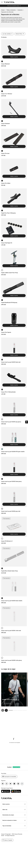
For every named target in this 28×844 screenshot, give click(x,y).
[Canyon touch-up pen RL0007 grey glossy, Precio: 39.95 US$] (14, 407)
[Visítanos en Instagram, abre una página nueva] (6, 783)
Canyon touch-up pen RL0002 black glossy (11, 481)
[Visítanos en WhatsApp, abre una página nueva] (22, 783)
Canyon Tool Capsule (6, 332)
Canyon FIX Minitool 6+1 (7, 541)
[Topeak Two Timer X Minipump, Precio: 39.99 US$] (14, 198)
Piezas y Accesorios (11, 10)
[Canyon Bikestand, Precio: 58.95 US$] (14, 49)
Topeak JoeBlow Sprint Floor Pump (9, 272)
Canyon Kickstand (5, 123)
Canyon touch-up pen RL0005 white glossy (11, 660)
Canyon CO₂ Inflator (5, 183)
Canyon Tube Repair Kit (6, 243)
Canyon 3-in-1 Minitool (6, 93)
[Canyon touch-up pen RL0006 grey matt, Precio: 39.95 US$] (14, 497)
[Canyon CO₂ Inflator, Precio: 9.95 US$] (14, 169)
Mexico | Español (8, 840)
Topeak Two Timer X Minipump (8, 213)
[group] (14, 692)
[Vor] (6, 710)
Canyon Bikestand (5, 64)
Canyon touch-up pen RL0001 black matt (10, 362)
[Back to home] (9, 2)
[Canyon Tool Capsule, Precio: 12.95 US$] (14, 318)
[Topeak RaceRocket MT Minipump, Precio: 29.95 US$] (14, 288)
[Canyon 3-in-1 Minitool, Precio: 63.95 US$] (14, 79)
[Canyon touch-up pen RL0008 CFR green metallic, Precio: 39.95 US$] (14, 437)
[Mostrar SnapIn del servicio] (26, 422)
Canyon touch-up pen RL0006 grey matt (10, 511)
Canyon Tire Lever (5, 153)
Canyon (3, 10)
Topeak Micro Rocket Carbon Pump (9, 571)
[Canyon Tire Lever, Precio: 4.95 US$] (14, 139)
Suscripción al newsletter (10, 776)
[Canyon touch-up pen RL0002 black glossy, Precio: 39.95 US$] (14, 467)
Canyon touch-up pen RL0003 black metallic (11, 600)
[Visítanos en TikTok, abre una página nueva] (18, 783)
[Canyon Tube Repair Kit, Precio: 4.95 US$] (14, 228)
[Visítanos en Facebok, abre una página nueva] (2, 783)
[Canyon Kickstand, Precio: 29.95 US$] (14, 109)
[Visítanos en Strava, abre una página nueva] (14, 783)
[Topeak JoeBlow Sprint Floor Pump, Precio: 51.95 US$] (14, 258)
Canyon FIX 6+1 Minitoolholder (8, 392)
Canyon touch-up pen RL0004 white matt (11, 630)
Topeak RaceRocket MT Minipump (9, 302)
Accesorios (20, 10)
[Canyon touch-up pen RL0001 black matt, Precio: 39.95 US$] (14, 348)
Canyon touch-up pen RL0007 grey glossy (11, 421)
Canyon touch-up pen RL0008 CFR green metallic (13, 451)
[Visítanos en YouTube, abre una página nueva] (10, 783)
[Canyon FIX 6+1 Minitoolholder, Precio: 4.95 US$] (14, 377)
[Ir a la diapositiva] (15, 710)
